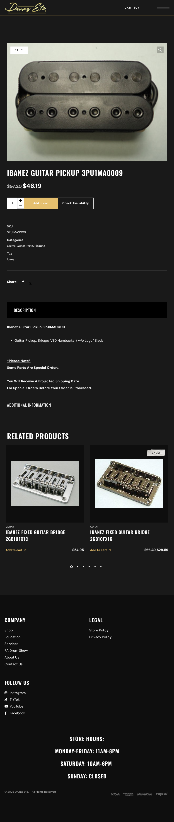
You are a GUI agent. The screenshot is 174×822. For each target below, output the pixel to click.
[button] (160, 50)
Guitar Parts (25, 246)
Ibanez (11, 259)
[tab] (87, 310)
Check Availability (75, 203)
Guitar (11, 246)
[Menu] (157, 8)
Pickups (39, 246)
